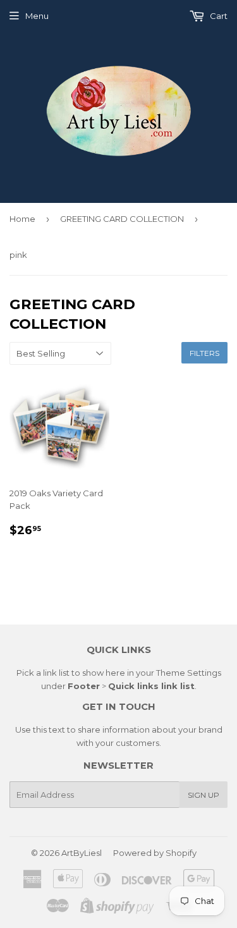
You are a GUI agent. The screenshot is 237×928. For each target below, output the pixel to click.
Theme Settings (188, 673)
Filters (204, 353)
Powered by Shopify (155, 853)
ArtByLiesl (81, 853)
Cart (218, 16)
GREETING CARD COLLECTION (122, 219)
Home (22, 219)
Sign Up (203, 795)
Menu (37, 16)
